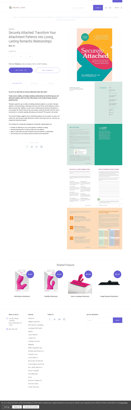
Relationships (48, 17)
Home (15, 17)
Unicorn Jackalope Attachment (80, 296)
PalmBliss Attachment (51, 296)
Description (17, 83)
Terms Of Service (33, 387)
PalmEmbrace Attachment (22, 296)
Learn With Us (33, 357)
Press (30, 377)
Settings (7, 407)
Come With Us (32, 335)
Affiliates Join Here (34, 322)
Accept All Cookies (31, 407)
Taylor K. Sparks (33, 371)
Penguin (11, 29)
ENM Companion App (35, 348)
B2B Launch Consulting (35, 325)
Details (51, 83)
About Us (31, 318)
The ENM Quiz (33, 374)
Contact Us (31, 338)
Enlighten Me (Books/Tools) (29, 17)
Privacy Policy (123, 403)
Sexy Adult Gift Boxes (35, 367)
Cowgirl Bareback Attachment (109, 296)
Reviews (34, 83)
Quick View (22, 282)
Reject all (17, 407)
